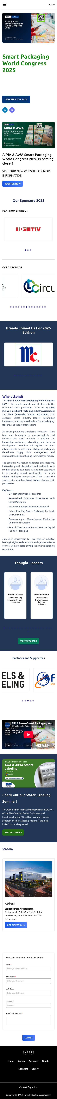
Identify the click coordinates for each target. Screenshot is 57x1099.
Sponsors (23, 1068)
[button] (5, 4)
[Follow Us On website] (12, 110)
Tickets (45, 1061)
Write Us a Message (14, 1013)
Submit (29, 1037)
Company (9, 1001)
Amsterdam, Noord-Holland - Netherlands (23, 87)
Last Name (10, 989)
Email (9, 964)
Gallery (35, 1068)
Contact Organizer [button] (28, 1087)
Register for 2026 (16, 99)
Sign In (51, 4)
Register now (13, 183)
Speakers (33, 1061)
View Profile (13, 575)
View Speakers (28, 641)
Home (11, 1061)
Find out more (13, 832)
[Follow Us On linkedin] (5, 110)
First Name (11, 976)
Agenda (21, 1061)
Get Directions (16, 925)
